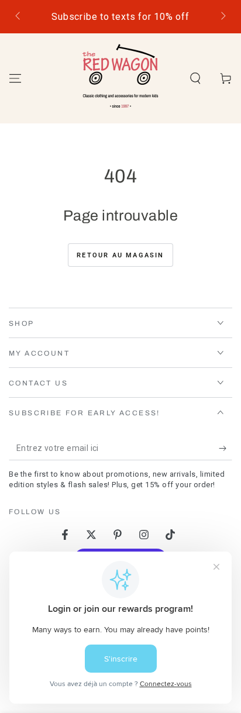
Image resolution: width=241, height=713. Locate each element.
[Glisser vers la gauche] (19, 16)
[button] (195, 78)
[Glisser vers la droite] (222, 16)
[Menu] (15, 78)
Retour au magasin (120, 255)
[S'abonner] (225, 448)
